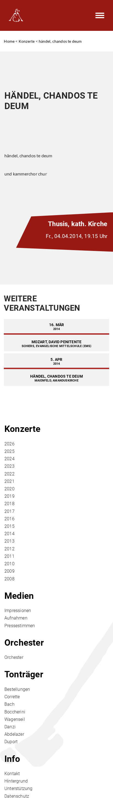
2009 (9, 571)
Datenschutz (16, 796)
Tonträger (23, 674)
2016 (9, 518)
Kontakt (12, 773)
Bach (9, 704)
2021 (9, 481)
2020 (9, 488)
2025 (9, 451)
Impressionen (17, 610)
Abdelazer (14, 734)
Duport (11, 741)
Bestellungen (17, 689)
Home (9, 41)
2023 (9, 466)
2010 (9, 563)
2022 (9, 474)
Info (12, 759)
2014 (9, 533)
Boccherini (14, 712)
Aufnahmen (15, 618)
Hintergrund (16, 781)
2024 (9, 458)
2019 (9, 496)
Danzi (10, 726)
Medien (19, 596)
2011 (9, 556)
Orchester (24, 642)
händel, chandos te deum (60, 41)
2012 (9, 548)
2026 (9, 443)
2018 (9, 503)
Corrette (12, 696)
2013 (9, 541)
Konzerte (27, 41)
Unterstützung (18, 788)
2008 (9, 578)
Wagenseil (14, 719)
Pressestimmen (19, 625)
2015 (9, 526)
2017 (9, 511)
